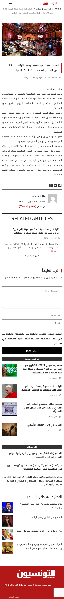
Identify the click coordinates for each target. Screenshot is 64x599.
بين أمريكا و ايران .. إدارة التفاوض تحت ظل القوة (39, 531)
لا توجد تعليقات (24, 78)
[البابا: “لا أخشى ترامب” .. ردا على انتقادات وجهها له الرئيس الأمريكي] (9, 391)
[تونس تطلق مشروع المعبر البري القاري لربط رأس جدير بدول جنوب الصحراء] (9, 409)
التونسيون (39, 78)
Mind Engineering (13, 585)
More (10, 251)
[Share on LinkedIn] (51, 185)
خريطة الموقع (14, 597)
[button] (10, 2)
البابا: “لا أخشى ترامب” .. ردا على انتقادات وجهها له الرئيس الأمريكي (41, 388)
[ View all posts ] (27, 206)
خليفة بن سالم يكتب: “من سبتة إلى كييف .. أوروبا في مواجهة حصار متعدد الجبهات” (33, 467)
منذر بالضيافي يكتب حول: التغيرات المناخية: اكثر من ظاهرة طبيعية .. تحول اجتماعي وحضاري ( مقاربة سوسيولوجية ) (32, 481)
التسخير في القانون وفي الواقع (46, 517)
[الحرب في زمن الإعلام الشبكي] (9, 430)
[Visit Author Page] (52, 202)
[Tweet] (55, 185)
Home (58, 9)
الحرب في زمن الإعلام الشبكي (44, 424)
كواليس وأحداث (43, 9)
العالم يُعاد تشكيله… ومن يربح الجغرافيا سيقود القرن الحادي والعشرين (34, 455)
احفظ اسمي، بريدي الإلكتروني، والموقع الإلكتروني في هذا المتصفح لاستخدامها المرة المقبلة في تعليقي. (32, 339)
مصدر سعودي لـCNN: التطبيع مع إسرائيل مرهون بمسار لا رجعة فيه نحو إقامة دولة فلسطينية (42, 369)
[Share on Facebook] (60, 185)
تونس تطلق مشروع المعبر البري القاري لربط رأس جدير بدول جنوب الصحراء (42, 408)
